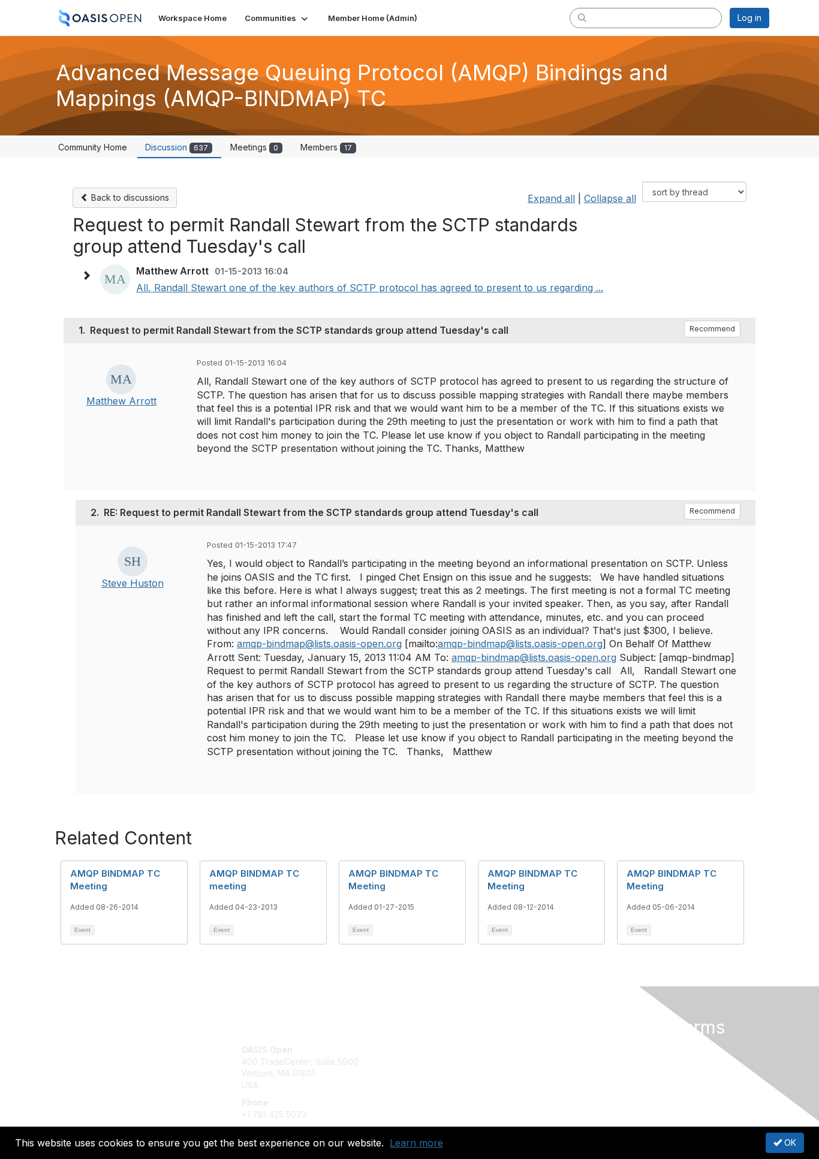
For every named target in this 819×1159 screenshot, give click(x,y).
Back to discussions (129, 197)
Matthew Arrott (121, 401)
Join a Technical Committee (468, 1085)
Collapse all (610, 198)
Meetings (254, 147)
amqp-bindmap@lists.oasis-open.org (319, 644)
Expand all (551, 198)
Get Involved (439, 1050)
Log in (749, 18)
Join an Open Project (456, 1068)
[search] (582, 17)
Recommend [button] (712, 328)
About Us (606, 1050)
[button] (277, 18)
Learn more (416, 1143)
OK (789, 1142)
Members (326, 147)
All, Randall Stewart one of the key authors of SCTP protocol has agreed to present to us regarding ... (369, 288)
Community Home (92, 147)
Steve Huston (132, 583)
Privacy (602, 1062)
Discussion (176, 147)
